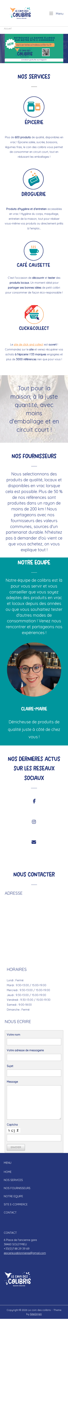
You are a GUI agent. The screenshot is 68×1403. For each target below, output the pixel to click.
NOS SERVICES (13, 1180)
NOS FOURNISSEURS (17, 1188)
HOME (8, 1172)
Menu (59, 14)
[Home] (20, 13)
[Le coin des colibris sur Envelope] (34, 842)
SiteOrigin (36, 1313)
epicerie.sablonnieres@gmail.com (25, 1253)
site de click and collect (28, 344)
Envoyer (16, 1147)
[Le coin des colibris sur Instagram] (34, 822)
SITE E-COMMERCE (16, 1204)
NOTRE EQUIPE (13, 1196)
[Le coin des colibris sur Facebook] (34, 801)
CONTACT (10, 1212)
